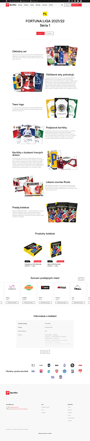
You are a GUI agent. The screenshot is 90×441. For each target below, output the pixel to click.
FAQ (42, 409)
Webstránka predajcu (12, 302)
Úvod (69, 407)
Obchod (67, 5)
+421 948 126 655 (15, 1)
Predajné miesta (35, 1)
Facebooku (16, 216)
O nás (69, 415)
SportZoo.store (48, 327)
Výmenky (38, 5)
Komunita (44, 5)
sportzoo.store (15, 213)
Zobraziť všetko (45, 352)
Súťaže (32, 5)
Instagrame (21, 216)
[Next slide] (82, 234)
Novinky (20, 5)
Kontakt (51, 5)
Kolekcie (26, 5)
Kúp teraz (40, 33)
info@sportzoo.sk (25, 1)
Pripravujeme (71, 418)
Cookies (43, 412)
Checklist (49, 33)
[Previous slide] (79, 234)
